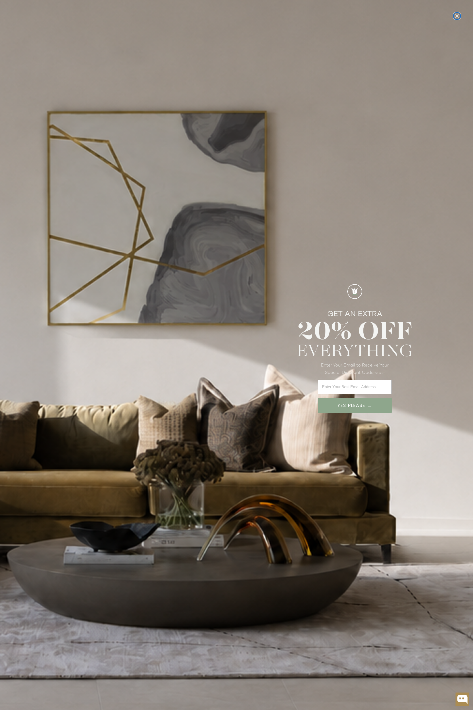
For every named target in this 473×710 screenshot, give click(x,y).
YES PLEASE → (355, 405)
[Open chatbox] (462, 699)
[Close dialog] (457, 16)
